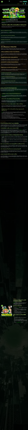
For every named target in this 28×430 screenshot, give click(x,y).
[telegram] (25, 3)
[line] (23, 3)
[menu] (9, 1)
